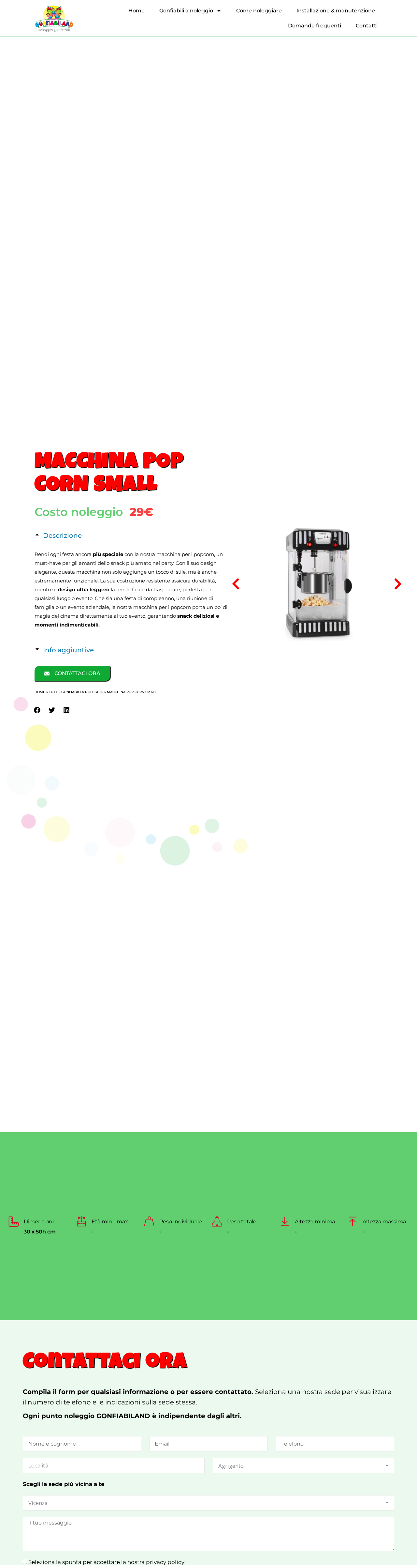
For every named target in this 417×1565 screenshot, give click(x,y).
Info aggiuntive (68, 650)
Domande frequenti (314, 26)
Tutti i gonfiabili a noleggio (76, 692)
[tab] (131, 535)
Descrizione (62, 535)
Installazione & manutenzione (335, 11)
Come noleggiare (259, 11)
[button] (37, 710)
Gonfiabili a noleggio (186, 11)
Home (136, 11)
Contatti (367, 26)
